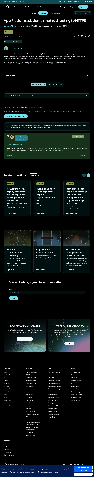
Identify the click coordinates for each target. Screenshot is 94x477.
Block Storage (30, 411)
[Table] (33, 95)
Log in (72, 7)
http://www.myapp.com (72, 54)
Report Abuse (8, 449)
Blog (59, 1)
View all (33, 175)
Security (6, 403)
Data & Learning (31, 383)
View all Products (31, 435)
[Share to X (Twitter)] (74, 36)
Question (8, 32)
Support (6, 444)
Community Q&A (53, 375)
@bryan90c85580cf (16, 144)
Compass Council (53, 392)
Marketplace (52, 400)
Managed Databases (32, 406)
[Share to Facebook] (78, 36)
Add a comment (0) (55, 84)
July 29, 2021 (20, 139)
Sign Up (9, 270)
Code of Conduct (53, 414)
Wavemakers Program (55, 389)
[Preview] (86, 95)
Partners (6, 386)
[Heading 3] (23, 95)
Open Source (52, 394)
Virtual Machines (76, 397)
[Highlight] (17, 95)
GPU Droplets (30, 375)
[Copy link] (89, 36)
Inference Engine (31, 380)
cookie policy (44, 472)
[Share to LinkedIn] (82, 36)
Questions (42, 13)
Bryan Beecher (17, 48)
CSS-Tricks (51, 378)
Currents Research (54, 383)
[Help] (88, 95)
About (5, 372)
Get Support (77, 1)
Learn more (40, 270)
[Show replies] (86, 155)
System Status (8, 452)
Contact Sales (87, 1)
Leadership (7, 375)
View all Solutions (76, 400)
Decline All (83, 470)
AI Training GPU (75, 372)
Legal (5, 397)
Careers (69, 1)
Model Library (30, 389)
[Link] (13, 95)
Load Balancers (30, 403)
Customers (7, 383)
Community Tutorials (54, 372)
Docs (64, 1)
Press (5, 394)
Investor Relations (9, 406)
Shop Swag (51, 417)
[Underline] (10, 95)
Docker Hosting (75, 386)
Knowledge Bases (31, 372)
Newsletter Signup (54, 397)
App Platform (30, 400)
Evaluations (29, 386)
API (27, 417)
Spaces (28, 408)
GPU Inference (75, 375)
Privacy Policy (8, 400)
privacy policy (46, 469)
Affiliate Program (9, 392)
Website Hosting (76, 380)
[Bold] (6, 95)
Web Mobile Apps (76, 392)
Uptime (28, 420)
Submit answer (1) (38, 84)
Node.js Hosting (75, 389)
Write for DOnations (54, 380)
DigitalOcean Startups (55, 386)
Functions (29, 397)
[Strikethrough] (11, 95)
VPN (72, 383)
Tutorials (33, 13)
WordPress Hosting (77, 394)
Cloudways (29, 432)
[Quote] (29, 95)
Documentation (53, 408)
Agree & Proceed (83, 467)
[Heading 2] (21, 95)
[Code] (35, 95)
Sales (5, 446)
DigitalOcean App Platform (21, 26)
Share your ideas (9, 455)
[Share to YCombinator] (85, 36)
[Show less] (86, 136)
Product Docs (55, 13)
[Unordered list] (25, 95)
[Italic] (8, 95)
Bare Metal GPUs (31, 378)
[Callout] (31, 95)
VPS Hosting (74, 378)
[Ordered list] (27, 95)
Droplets (28, 392)
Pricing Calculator (53, 406)
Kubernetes (29, 394)
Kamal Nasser (20, 137)
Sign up (82, 7)
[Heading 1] (19, 95)
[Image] (15, 95)
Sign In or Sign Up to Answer (15, 116)
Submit (13, 298)
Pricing (50, 403)
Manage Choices (83, 474)
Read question (12, 213)
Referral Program (9, 389)
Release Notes (52, 411)
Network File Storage (32, 414)
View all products (25, 339)
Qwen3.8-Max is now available (12, 1)
